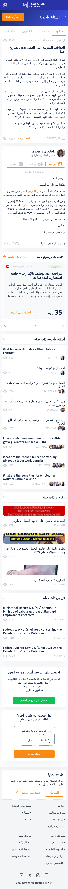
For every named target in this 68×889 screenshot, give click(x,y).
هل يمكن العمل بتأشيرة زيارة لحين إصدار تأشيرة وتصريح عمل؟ (35, 403)
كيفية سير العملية (31, 793)
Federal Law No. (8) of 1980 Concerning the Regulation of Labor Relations (32, 631)
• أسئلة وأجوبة (57, 842)
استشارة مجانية (56, 826)
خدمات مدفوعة (56, 819)
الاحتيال (11, 63)
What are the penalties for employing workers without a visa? (29, 477)
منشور (59, 31)
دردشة (52, 164)
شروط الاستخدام (21, 849)
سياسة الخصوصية (21, 856)
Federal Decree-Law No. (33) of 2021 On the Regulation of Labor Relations (32, 649)
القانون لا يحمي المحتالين (49, 580)
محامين (61, 806)
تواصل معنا (25, 836)
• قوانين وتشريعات (55, 856)
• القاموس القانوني (54, 863)
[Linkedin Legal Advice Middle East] (21, 875)
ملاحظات (10, 31)
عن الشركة (25, 842)
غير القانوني (34, 191)
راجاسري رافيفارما (43, 151)
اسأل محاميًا (12, 17)
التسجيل (54, 792)
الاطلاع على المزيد (21, 312)
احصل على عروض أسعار (34, 700)
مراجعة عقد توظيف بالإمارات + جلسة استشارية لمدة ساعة (36, 275)
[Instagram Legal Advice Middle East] (38, 875)
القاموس (27, 31)
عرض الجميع (15, 256)
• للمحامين (25, 819)
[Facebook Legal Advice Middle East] (46, 875)
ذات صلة (44, 31)
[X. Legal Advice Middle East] (30, 875)
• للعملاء (26, 812)
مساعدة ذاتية (58, 836)
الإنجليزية (25, 138)
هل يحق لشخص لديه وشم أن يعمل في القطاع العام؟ (36, 421)
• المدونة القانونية (55, 849)
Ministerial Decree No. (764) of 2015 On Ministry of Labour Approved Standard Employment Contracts (29, 611)
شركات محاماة (57, 812)
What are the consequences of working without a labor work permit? (30, 458)
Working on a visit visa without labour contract (29, 351)
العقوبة (25, 205)
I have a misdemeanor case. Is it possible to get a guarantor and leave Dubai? (33, 440)
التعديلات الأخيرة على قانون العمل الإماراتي (38, 521)
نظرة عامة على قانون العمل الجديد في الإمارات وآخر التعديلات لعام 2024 (35, 550)
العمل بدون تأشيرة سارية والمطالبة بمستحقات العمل (36, 384)
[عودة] (63, 17)
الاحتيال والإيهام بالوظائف (49, 368)
